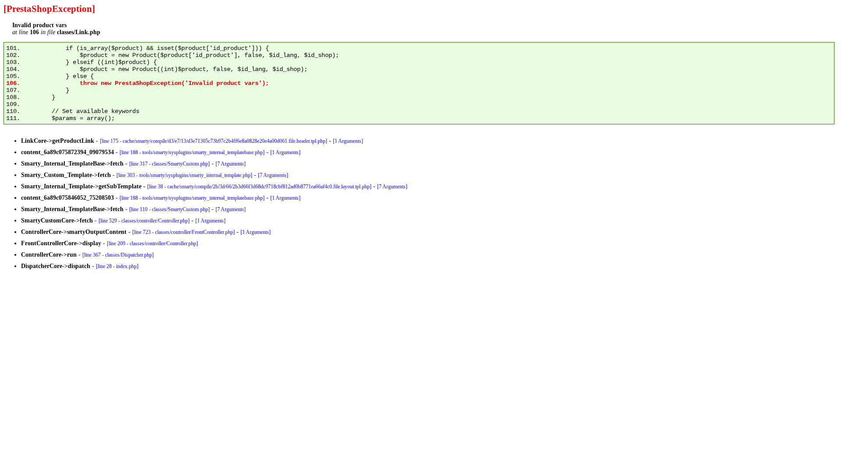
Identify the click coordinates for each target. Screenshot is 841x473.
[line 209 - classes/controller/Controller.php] (152, 243)
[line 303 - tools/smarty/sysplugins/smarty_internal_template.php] (184, 175)
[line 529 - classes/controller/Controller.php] (144, 221)
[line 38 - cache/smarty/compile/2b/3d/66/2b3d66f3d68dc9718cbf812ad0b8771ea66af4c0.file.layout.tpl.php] (259, 187)
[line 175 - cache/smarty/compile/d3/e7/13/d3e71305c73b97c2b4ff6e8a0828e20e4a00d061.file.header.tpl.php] (213, 141)
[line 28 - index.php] (117, 266)
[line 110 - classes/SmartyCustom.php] (169, 209)
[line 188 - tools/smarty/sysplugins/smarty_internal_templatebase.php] (192, 152)
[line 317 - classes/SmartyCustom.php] (169, 164)
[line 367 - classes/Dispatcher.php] (118, 255)
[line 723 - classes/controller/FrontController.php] (183, 232)
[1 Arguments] (348, 141)
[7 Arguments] (231, 164)
